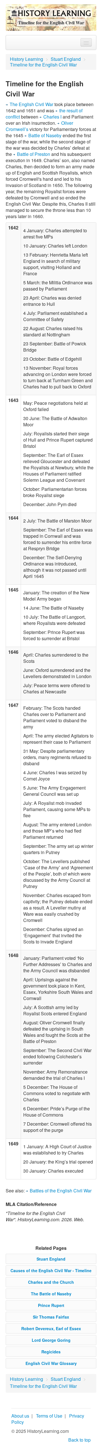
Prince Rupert (51, 1305)
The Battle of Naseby (51, 1294)
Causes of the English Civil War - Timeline (51, 1270)
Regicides (51, 1351)
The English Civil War (31, 104)
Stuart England (66, 59)
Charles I (53, 116)
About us (20, 1415)
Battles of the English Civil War (61, 1190)
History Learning (26, 59)
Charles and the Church (51, 1282)
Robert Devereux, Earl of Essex (51, 1328)
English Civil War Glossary (51, 1363)
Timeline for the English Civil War (43, 64)
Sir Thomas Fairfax (51, 1317)
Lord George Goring (51, 1340)
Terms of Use (49, 1415)
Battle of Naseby (44, 135)
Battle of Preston (33, 154)
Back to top (79, 1440)
